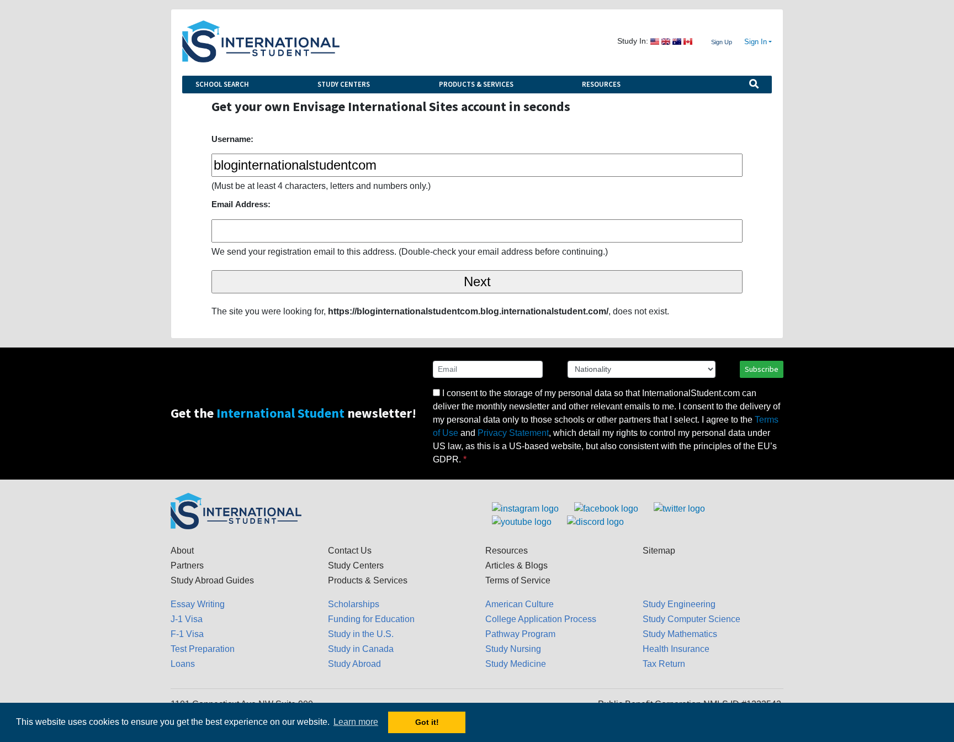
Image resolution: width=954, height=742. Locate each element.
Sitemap (659, 550)
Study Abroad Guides (212, 580)
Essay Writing (198, 604)
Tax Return (664, 664)
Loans (183, 664)
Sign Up (721, 42)
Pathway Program (520, 634)
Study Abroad (354, 664)
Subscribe (761, 369)
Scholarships (353, 604)
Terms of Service (517, 580)
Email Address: (241, 204)
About (182, 550)
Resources (601, 84)
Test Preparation (203, 649)
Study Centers (343, 84)
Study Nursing (513, 649)
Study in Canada (361, 649)
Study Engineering (679, 604)
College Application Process (540, 619)
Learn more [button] (355, 722)
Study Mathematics (680, 634)
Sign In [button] (755, 42)
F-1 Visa (187, 634)
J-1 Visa (187, 619)
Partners (187, 565)
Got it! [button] (427, 722)
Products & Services (476, 84)
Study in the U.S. (361, 634)
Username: (232, 139)
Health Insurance (676, 649)
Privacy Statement (513, 433)
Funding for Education (371, 619)
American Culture (519, 604)
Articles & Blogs (516, 565)
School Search (222, 84)
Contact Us (350, 550)
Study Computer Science (691, 619)
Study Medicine (515, 664)
